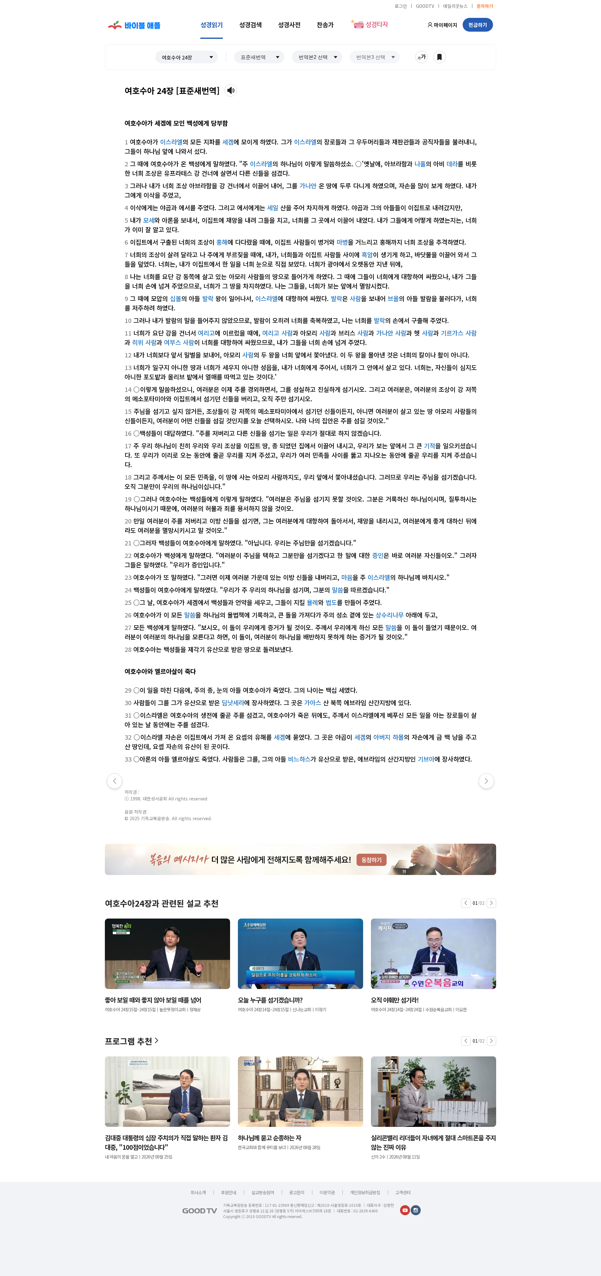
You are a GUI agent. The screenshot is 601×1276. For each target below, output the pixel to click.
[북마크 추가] (439, 57)
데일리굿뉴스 (455, 6)
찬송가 (325, 24)
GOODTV (425, 6)
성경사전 (289, 24)
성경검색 (250, 24)
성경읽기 (211, 24)
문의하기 (485, 6)
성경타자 (377, 24)
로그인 (401, 6)
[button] (186, 57)
